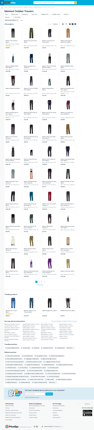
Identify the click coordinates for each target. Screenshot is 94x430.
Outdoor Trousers (38, 7)
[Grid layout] (70, 24)
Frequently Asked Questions (12, 417)
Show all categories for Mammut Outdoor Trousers (64, 321)
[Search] (75, 2)
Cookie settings (33, 417)
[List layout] (72, 24)
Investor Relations (58, 410)
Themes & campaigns (59, 405)
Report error (40, 284)
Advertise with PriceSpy (11, 410)
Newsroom (56, 408)
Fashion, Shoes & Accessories (15, 7)
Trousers (30, 7)
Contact (7, 408)
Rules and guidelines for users (37, 405)
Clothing (25, 7)
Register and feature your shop (13, 412)
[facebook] (37, 427)
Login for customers (10, 415)
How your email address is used (32, 397)
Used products (56, 417)
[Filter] (2, 7)
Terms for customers (34, 410)
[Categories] (2, 2)
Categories (56, 415)
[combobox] (53, 2)
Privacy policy (33, 412)
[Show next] (44, 282)
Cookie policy (32, 415)
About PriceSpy (9, 405)
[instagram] (34, 427)
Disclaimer (32, 408)
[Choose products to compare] (62, 24)
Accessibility (8, 419)
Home (5, 7)
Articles (55, 412)
